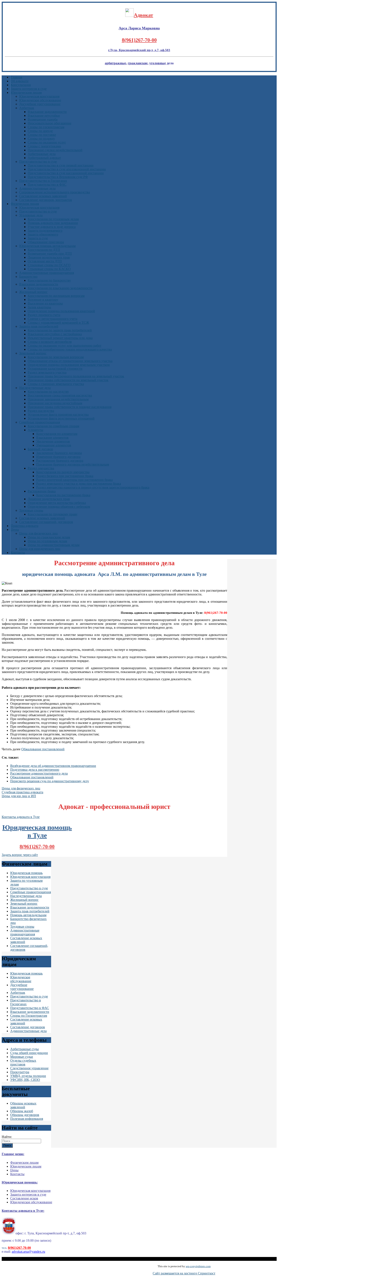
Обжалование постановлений (43, 749)
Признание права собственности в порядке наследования (69, 407)
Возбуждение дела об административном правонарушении (53, 766)
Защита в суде (38, 238)
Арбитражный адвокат (44, 158)
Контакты (18, 552)
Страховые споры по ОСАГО (49, 265)
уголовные (157, 63)
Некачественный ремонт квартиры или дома (60, 338)
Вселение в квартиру (43, 299)
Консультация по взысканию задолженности (60, 288)
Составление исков (24, 1198)
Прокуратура (19, 1072)
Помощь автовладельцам (28, 915)
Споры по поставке (42, 135)
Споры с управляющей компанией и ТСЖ (58, 322)
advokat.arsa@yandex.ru (28, 1251)
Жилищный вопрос (33, 292)
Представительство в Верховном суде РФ (58, 177)
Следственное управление (29, 1068)
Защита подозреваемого (45, 230)
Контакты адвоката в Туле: (23, 1210)
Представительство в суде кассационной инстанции (66, 173)
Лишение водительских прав (49, 257)
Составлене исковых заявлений (42, 518)
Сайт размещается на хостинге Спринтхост (184, 1273)
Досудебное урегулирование (39, 104)
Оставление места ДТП (45, 261)
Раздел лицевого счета (44, 315)
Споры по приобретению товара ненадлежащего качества (70, 349)
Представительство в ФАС (47, 184)
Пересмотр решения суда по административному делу (49, 781)
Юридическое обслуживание (40, 100)
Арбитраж (26, 108)
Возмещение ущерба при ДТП (50, 253)
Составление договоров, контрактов (45, 200)
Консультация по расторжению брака (63, 495)
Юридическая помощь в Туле (37, 831)
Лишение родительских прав (49, 499)
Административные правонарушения (46, 273)
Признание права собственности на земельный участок (68, 380)
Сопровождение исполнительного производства (54, 192)
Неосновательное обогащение (49, 123)
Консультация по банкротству (49, 280)
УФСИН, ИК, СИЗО (25, 1079)
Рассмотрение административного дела (39, 773)
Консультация (21, 85)
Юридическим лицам (26, 92)
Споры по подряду (41, 138)
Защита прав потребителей (38, 326)
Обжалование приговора (46, 242)
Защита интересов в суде (29, 89)
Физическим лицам (25, 204)
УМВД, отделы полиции (28, 1076)
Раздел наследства (41, 411)
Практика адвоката (24, 526)
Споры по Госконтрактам (28, 1015)
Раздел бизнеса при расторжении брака (64, 476)
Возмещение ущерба (43, 119)
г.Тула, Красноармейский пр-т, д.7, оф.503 (139, 50)
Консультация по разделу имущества (62, 472)
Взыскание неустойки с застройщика (55, 334)
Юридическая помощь (26, 873)
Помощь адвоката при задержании (53, 223)
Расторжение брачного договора (59, 460)
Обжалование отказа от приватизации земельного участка (70, 361)
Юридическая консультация (39, 96)
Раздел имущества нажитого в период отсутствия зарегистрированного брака (92, 487)
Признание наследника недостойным (55, 403)
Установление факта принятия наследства (58, 414)
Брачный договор (40, 449)
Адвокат (143, 15)
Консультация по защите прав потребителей (60, 330)
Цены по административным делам (53, 545)
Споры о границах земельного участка (56, 384)
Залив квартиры (39, 307)
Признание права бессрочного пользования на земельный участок (76, 376)
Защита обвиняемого (43, 234)
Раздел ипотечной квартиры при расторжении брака (74, 480)
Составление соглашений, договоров (46, 522)
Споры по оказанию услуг (47, 142)
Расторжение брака (42, 491)
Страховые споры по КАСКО (49, 269)
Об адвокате (20, 81)
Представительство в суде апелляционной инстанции (67, 169)
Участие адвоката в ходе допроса (52, 227)
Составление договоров (27, 1027)
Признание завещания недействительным (58, 399)
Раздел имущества (41, 468)
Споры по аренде (40, 131)
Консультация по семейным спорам (53, 426)
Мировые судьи (21, 1056)
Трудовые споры (31, 510)
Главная (16, 77)
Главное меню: (13, 1154)
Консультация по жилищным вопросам (56, 296)
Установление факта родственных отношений (61, 418)
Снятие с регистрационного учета (52, 319)
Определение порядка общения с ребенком (59, 506)
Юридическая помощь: (20, 1182)
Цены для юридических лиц (39, 549)
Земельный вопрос (32, 353)
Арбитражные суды (24, 1049)
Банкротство (28, 276)
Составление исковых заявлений (43, 196)
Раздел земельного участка (47, 372)
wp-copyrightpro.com (198, 1266)
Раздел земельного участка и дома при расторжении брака (78, 483)
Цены (15, 529)
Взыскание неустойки (44, 115)
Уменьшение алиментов (53, 445)
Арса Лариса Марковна (139, 28)
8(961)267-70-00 (139, 40)
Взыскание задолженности (47, 112)
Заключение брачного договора (59, 453)
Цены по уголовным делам (47, 541)
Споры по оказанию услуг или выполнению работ (64, 345)
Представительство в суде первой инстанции (60, 165)
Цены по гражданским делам (49, 537)
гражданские (138, 63)
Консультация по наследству (48, 391)
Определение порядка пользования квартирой (61, 311)
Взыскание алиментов (52, 437)
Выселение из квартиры (45, 303)
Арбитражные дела (42, 154)
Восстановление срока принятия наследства (60, 395)
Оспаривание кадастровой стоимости (55, 368)
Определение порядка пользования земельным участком (69, 365)
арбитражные (115, 63)
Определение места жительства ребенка (57, 503)
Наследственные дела (35, 388)
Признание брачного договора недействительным (72, 464)
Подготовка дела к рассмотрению (34, 769)
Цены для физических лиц (38, 533)
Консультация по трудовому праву (53, 514)
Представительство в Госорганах (43, 181)
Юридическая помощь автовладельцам (47, 246)
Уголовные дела (31, 215)
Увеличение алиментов (53, 441)
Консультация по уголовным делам (53, 219)
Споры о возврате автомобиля (50, 342)
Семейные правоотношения (39, 422)
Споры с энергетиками (44, 146)
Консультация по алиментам (56, 434)
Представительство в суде (38, 161)
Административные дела (37, 188)
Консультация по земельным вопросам (56, 357)
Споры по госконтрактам (46, 127)
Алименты (35, 430)
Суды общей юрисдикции (29, 1053)
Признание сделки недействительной (55, 150)
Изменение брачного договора (58, 457)
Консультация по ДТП (44, 250)
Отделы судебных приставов (23, 1062)
